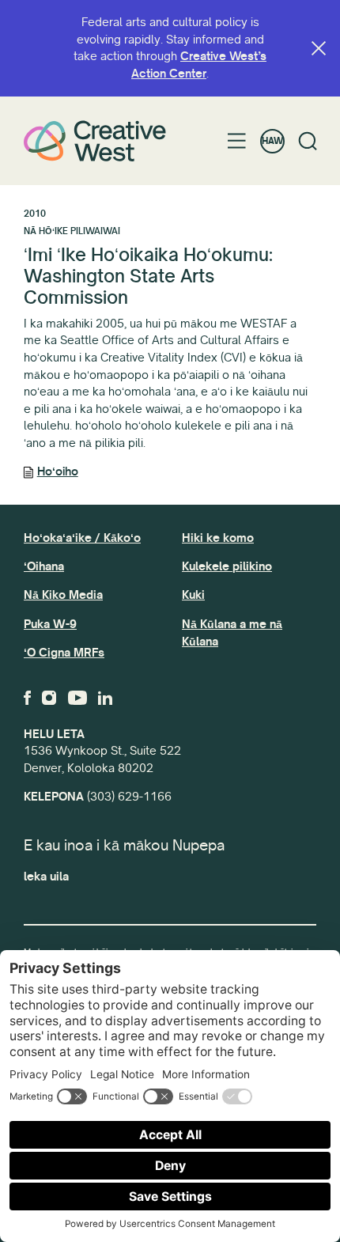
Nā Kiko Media (63, 595)
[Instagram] (49, 698)
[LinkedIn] (105, 698)
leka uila (46, 876)
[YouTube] (77, 698)
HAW (272, 141)
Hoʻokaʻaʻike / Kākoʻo (82, 538)
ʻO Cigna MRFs (64, 653)
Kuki (193, 595)
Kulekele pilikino (227, 566)
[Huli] (308, 141)
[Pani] (319, 48)
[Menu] (237, 141)
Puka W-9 (50, 624)
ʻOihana (44, 566)
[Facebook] (27, 698)
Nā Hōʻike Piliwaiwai (72, 231)
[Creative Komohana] (95, 140)
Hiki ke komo (218, 538)
